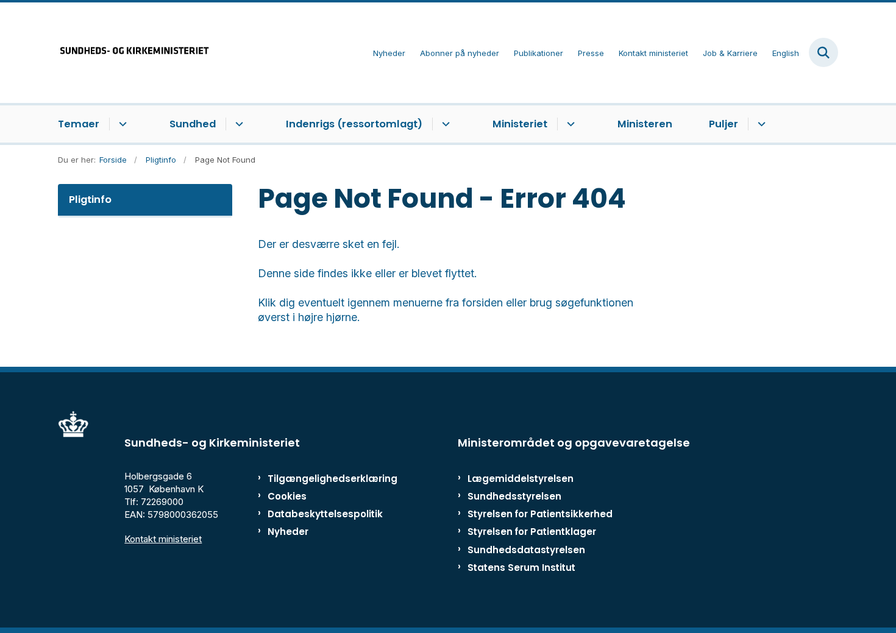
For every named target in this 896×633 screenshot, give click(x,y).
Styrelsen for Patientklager (532, 531)
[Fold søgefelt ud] (823, 52)
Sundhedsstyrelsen (514, 496)
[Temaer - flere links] (121, 124)
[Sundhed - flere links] (237, 124)
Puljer (723, 124)
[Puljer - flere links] (760, 124)
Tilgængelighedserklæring (320, 478)
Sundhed (192, 124)
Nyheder (288, 531)
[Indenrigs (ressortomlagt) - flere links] (444, 124)
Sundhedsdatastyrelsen (526, 549)
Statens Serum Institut (521, 567)
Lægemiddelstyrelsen (521, 478)
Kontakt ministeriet (163, 539)
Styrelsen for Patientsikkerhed (540, 513)
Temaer (78, 124)
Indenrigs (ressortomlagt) (354, 124)
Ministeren (644, 124)
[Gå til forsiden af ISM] (134, 52)
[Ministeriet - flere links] (569, 124)
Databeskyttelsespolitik (320, 513)
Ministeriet (519, 124)
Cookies (287, 496)
